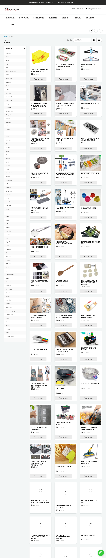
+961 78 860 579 (77, 9)
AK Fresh (8, 53)
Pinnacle (8, 249)
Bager (7, 64)
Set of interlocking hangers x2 (39, 428)
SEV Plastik (9, 289)
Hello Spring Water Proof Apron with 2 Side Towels (39, 385)
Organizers (9, 242)
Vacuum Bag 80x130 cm (90, 103)
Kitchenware (38, 18)
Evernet (8, 133)
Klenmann (8, 187)
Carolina (8, 86)
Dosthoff (66, 18)
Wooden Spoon (62, 281)
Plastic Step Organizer (90, 173)
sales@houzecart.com (95, 9)
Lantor (7, 198)
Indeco (8, 184)
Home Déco (90, 18)
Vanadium (8, 322)
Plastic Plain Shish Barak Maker (88, 316)
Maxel (7, 216)
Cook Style (9, 96)
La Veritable (9, 191)
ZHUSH (8, 340)
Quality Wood (10, 274)
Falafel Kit (60, 389)
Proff (7, 267)
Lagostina (8, 194)
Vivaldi (8, 329)
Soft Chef (8, 300)
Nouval (8, 234)
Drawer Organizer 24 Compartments (64, 350)
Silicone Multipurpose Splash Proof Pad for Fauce (40, 208)
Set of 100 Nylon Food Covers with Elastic (65, 65)
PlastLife (8, 260)
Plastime (8, 256)
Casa (7, 89)
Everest (8, 129)
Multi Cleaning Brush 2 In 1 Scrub (90, 462)
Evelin (7, 125)
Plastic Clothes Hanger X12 (90, 243)
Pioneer (8, 253)
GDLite (8, 147)
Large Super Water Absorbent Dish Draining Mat (38, 463)
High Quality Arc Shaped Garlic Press (64, 243)
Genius (8, 158)
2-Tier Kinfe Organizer (39, 350)
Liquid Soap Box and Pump (64, 423)
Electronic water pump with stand (65, 208)
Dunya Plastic (9, 111)
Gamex (8, 144)
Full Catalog (11, 24)
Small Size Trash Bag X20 (89, 501)
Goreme (8, 165)
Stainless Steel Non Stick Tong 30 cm (89, 428)
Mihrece (8, 224)
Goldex (8, 162)
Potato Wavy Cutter (64, 467)
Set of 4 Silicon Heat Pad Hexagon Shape (64, 316)
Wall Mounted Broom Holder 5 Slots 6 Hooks (65, 174)
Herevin (8, 176)
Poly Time (8, 263)
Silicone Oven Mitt (88, 208)
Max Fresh (8, 213)
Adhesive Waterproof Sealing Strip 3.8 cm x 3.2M (65, 105)
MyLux (8, 227)
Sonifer (8, 303)
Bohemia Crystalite (11, 71)
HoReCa (78, 18)
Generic (8, 151)
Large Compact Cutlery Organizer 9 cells (90, 139)
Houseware (24, 18)
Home (6, 36)
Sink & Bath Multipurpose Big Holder (63, 541)
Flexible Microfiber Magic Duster (38, 316)
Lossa (7, 209)
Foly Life (8, 140)
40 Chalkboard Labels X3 (39, 282)
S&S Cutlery (9, 282)
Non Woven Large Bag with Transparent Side (40, 501)
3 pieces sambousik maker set (63, 506)
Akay (7, 56)
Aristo (7, 60)
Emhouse (8, 122)
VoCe (7, 332)
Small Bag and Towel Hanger (64, 139)
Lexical (8, 202)
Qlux (7, 271)
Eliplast (8, 118)
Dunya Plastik (9, 115)
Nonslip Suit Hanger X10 (89, 65)
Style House (9, 307)
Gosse (7, 169)
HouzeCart (9, 180)
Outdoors (53, 18)
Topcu (7, 318)
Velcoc (8, 325)
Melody (8, 220)
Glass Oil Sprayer (88, 539)
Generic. (8, 155)
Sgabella (8, 293)
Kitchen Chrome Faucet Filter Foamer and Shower (40, 541)
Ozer (7, 245)
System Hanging (10, 311)
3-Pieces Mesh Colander (90, 384)
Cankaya (8, 82)
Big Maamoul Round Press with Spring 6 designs (89, 282)
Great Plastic (9, 173)
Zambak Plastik (10, 336)
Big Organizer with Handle (88, 349)
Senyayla (8, 285)
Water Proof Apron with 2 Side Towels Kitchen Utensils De (39, 105)
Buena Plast (9, 78)
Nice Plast (8, 231)
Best (7, 67)
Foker (7, 136)
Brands (9, 48)
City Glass (8, 93)
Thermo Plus (9, 314)
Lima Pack (8, 205)
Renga (7, 278)
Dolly (7, 104)
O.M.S (7, 238)
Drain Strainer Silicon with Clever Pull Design (40, 140)
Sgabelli (8, 296)
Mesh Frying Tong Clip (40, 247)
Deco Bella (9, 100)
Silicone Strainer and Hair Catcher (39, 174)
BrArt (7, 75)
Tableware (10, 18)
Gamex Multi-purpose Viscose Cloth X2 (39, 70)
